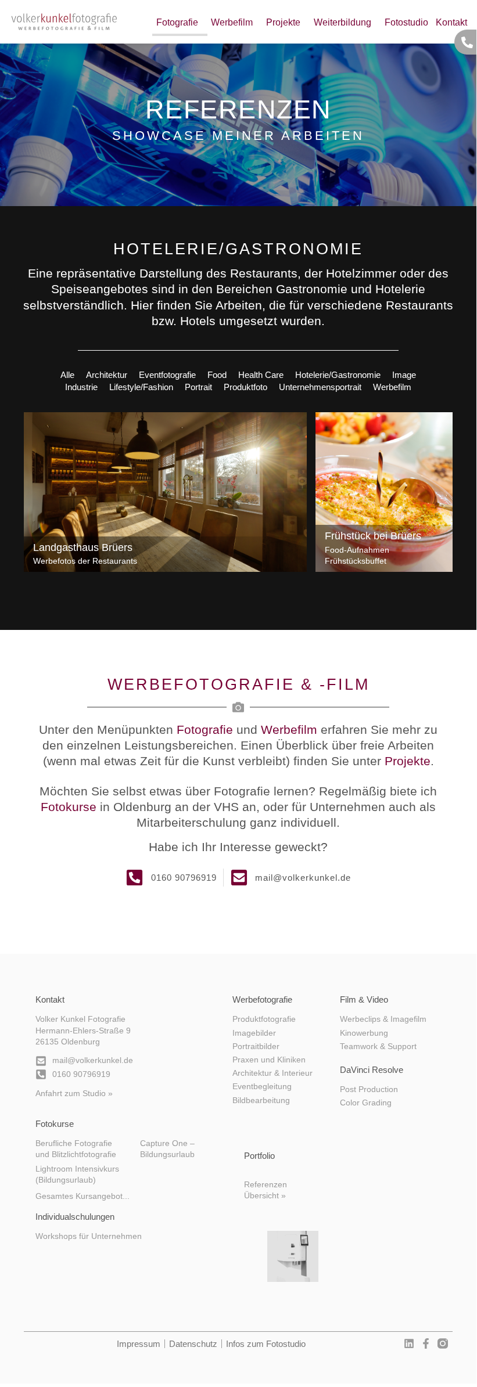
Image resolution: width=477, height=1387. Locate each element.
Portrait (198, 387)
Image (404, 375)
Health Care (261, 375)
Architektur (106, 375)
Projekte (283, 22)
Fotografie (177, 22)
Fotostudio (406, 22)
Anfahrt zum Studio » (74, 1093)
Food (217, 375)
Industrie (81, 387)
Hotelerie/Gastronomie (338, 375)
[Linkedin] (409, 1343)
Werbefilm (232, 22)
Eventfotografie (167, 375)
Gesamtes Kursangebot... (82, 1196)
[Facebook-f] (426, 1343)
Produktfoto (245, 387)
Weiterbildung (342, 22)
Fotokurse (68, 806)
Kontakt (451, 22)
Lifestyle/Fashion (141, 387)
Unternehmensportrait (320, 387)
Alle (67, 375)
